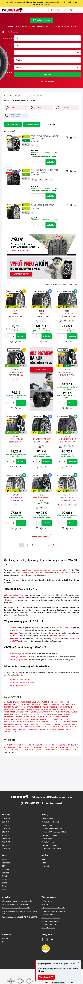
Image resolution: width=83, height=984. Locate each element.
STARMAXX (58, 724)
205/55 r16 (6, 819)
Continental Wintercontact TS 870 (54, 832)
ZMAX (17, 732)
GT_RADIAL (33, 712)
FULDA (14, 709)
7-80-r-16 (54, 745)
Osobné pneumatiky (26, 96)
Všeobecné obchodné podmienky (53, 911)
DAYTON (61, 704)
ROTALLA (62, 722)
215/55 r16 (6, 845)
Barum (4, 859)
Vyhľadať (47, 75)
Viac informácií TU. (46, 977)
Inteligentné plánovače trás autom (22, 683)
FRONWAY (8, 709)
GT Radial (5, 869)
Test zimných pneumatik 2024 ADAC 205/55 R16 (19, 917)
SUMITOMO (67, 724)
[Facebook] (42, 939)
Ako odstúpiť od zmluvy (50, 921)
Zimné (44, 863)
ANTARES (15, 702)
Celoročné (45, 866)
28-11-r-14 (56, 750)
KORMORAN (8, 714)
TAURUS (26, 727)
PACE (44, 719)
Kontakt (5, 939)
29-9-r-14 (64, 750)
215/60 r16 (6, 839)
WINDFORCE (59, 729)
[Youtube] (52, 939)
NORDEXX (20, 719)
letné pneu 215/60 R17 (20, 573)
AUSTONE (45, 702)
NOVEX (26, 719)
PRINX (16, 722)
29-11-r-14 (70, 750)
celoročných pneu (54, 570)
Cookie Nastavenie (48, 928)
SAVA (19, 724)
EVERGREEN (23, 707)
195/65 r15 (6, 825)
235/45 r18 (6, 835)
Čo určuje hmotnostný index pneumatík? (16, 905)
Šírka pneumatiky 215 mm (13, 595)
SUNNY (7, 727)
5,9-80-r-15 (15, 745)
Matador (5, 876)
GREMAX (7, 712)
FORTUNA (61, 707)
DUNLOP (15, 707)
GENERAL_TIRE (23, 709)
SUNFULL (75, 724)
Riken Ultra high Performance (20, 654)
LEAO (43, 714)
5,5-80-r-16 (22, 745)
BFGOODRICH (65, 702)
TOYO (51, 727)
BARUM (57, 702)
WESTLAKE (51, 729)
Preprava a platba (48, 915)
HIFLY (48, 712)
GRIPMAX (25, 712)
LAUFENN (36, 714)
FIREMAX (45, 707)
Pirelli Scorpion (47, 839)
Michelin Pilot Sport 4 (49, 835)
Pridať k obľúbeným (67, 137)
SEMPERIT (42, 724)
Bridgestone (14, 639)
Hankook (5, 873)
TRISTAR (73, 727)
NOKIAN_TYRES (10, 719)
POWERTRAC (9, 722)
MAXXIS (70, 714)
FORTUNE (68, 707)
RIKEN (27, 722)
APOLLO (28, 702)
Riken (4, 886)
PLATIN (61, 719)
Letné (43, 859)
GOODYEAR (61, 709)
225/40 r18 (6, 829)
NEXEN (65, 717)
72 (54, 545)
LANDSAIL (23, 714)
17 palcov (8, 600)
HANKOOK (42, 712)
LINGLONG (49, 714)
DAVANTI (54, 704)
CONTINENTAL (35, 704)
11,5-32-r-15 (27, 747)
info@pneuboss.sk (54, 803)
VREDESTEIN (36, 729)
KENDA (67, 712)
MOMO (51, 717)
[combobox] (47, 38)
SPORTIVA (50, 724)
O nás (4, 942)
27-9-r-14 (20, 750)
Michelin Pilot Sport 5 (49, 845)
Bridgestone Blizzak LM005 (51, 849)
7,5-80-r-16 (69, 745)
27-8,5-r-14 (13, 750)
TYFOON (7, 729)
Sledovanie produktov (75, 137)
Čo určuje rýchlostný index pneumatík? (16, 908)
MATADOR (63, 714)
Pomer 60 (21, 598)
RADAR (21, 722)
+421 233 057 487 (31, 803)
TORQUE (37, 727)
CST (49, 704)
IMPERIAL (54, 712)
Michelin (13, 628)
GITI (38, 709)
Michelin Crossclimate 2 (50, 822)
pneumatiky (17, 580)
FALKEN (31, 707)
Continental (14, 633)
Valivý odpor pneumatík (18, 686)
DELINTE (74, 704)
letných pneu (26, 570)
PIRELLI (55, 719)
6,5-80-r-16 (38, 745)
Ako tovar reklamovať (49, 925)
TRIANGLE (66, 727)
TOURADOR (45, 727)
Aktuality (19, 672)
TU (49, 4)
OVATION (38, 719)
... (48, 545)
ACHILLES (8, 702)
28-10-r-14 (49, 750)
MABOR (56, 714)
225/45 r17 (6, 822)
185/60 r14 (6, 842)
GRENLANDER (16, 712)
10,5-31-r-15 (18, 747)
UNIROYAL (21, 729)
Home (6, 96)
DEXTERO (7, 707)
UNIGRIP (14, 729)
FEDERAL (37, 707)
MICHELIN (22, 717)
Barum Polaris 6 (47, 825)
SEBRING (25, 724)
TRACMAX (58, 727)
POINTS (67, 719)
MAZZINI (7, 717)
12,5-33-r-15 (35, 747)
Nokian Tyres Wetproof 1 (19, 657)
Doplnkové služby (48, 901)
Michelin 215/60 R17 (65, 628)
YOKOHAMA (69, 729)
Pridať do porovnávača (71, 137)
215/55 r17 (6, 832)
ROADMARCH (35, 722)
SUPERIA (13, 727)
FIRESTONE (53, 707)
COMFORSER (24, 704)
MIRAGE (46, 717)
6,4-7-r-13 (7, 745)
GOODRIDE (52, 709)
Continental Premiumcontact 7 (53, 829)
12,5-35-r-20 (61, 747)
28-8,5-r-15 (41, 750)
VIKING (28, 729)
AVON (52, 702)
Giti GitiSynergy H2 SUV (18, 660)
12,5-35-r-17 (53, 747)
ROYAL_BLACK (72, 722)
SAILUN (14, 724)
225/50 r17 (6, 849)
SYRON (19, 727)
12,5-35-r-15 (44, 747)
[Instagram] (47, 939)
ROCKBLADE (54, 722)
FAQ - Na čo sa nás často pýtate (53, 908)
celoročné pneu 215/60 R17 (67, 573)
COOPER (44, 704)
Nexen (4, 883)
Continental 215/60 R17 (57, 636)
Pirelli (4, 889)
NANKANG (59, 717)
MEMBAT (14, 717)
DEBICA (68, 704)
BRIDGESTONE (9, 704)
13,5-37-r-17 (70, 747)
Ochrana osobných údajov (51, 918)
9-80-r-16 (10, 747)
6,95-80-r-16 (46, 745)
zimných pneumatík (39, 570)
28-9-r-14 (34, 750)
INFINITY (61, 712)
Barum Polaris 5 (47, 819)
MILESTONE (30, 717)
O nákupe (45, 905)
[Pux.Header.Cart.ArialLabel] (64, 9)
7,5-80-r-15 (61, 745)
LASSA (30, 714)
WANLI (43, 729)
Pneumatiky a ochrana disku (20, 680)
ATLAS (39, 702)
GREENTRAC (70, 709)
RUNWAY (7, 724)
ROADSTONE (44, 722)
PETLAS (50, 719)
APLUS (22, 702)
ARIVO (34, 702)
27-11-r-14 (27, 750)
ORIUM (32, 719)
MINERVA (39, 717)
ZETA (12, 732)
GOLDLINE (44, 709)
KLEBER (74, 712)
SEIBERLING (33, 724)
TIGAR (31, 727)
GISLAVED (33, 709)
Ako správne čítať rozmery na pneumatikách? (18, 901)
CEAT (17, 704)
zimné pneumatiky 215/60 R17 (41, 573)
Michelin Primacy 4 (48, 842)
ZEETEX (7, 732)
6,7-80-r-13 (30, 745)
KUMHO (16, 714)
